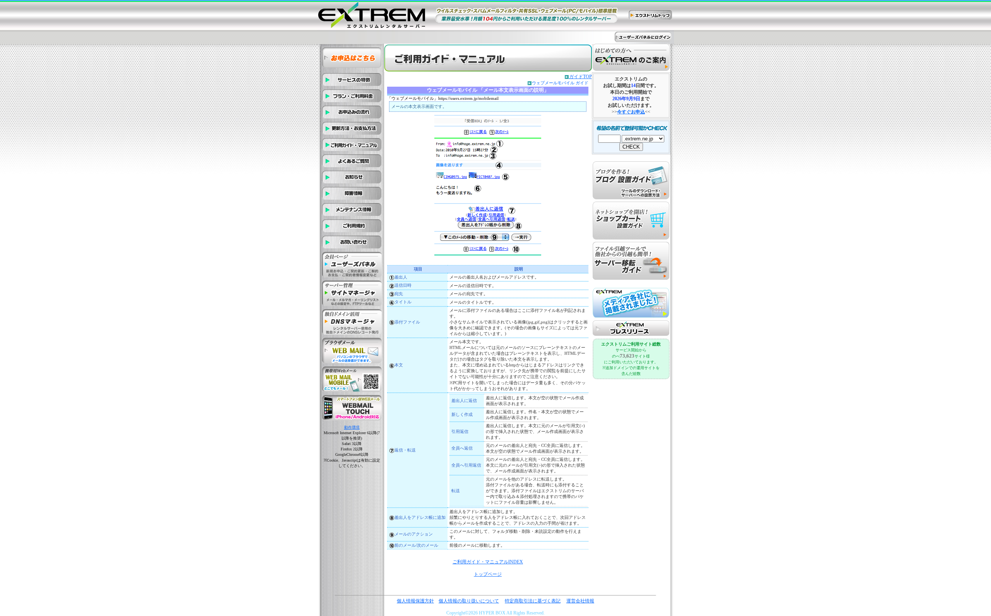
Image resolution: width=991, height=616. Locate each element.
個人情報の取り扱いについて (469, 601)
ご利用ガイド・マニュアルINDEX (488, 562)
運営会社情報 (580, 601)
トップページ (488, 574)
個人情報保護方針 (415, 601)
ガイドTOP (580, 76)
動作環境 (352, 427)
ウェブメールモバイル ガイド (560, 82)
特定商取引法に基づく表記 (533, 601)
